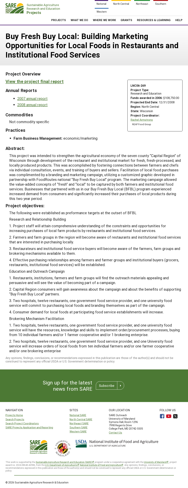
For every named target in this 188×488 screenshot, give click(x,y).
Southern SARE (79, 427)
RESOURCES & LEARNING (154, 20)
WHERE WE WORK (104, 20)
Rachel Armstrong (142, 119)
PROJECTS (58, 20)
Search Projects (15, 419)
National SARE (78, 415)
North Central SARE (81, 419)
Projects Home (14, 415)
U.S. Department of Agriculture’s (61, 464)
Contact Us (115, 432)
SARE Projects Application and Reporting (29, 427)
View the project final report (35, 81)
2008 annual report (32, 104)
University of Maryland (155, 462)
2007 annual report (32, 98)
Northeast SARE (79, 423)
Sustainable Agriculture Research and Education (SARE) (64, 462)
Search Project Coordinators (22, 423)
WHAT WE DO (79, 20)
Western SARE (78, 431)
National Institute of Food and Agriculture (100, 464)
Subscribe (106, 385)
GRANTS (126, 20)
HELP (178, 20)
